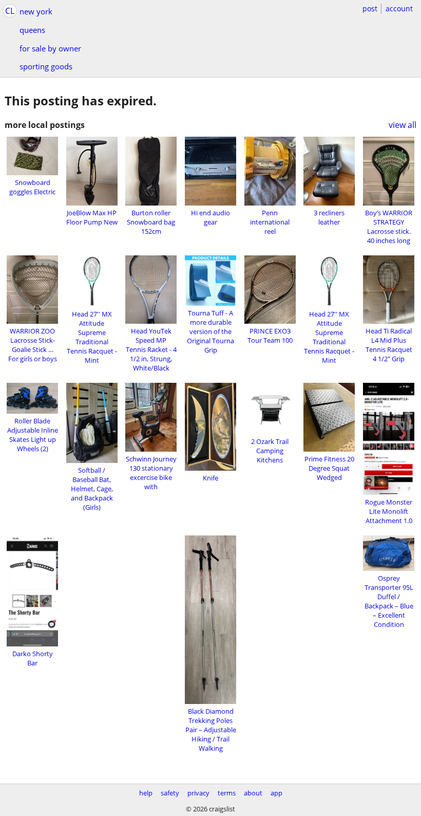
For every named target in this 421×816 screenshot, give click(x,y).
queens (32, 30)
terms (227, 793)
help (145, 793)
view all (402, 125)
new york (36, 11)
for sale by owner (50, 48)
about (253, 793)
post (369, 8)
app (276, 793)
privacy (198, 793)
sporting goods (46, 66)
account (399, 8)
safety (170, 793)
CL (9, 10)
